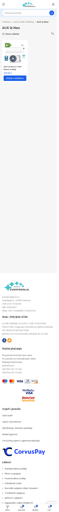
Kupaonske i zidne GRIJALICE (19, 502)
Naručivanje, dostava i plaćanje (17, 427)
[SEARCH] (51, 12)
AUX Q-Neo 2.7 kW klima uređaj (12, 67)
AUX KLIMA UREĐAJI (23, 21)
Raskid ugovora (9, 434)
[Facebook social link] (4, 340)
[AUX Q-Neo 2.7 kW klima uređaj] (15, 53)
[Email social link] (9, 340)
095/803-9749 (19, 317)
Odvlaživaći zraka (13, 483)
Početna (6, 21)
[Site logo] (28, 4)
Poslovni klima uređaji (15, 478)
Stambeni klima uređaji (15, 468)
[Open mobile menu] (3, 4)
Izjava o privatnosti (11, 421)
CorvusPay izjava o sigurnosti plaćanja (21, 440)
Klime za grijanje (13, 473)
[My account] (53, 4)
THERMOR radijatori (15, 493)
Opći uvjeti (7, 415)
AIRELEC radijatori (13, 497)
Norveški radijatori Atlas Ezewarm (21, 488)
